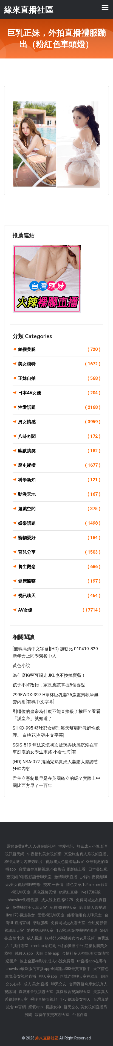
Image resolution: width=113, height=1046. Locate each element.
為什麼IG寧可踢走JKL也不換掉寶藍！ (49, 675)
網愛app (36, 1007)
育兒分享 (59, 552)
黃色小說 (21, 665)
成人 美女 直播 (36, 984)
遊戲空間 (59, 508)
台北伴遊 (79, 1014)
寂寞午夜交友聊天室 (52, 1014)
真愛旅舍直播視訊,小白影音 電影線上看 (52, 869)
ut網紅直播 (68, 892)
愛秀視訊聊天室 (40, 930)
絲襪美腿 (59, 349)
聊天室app (48, 976)
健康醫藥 (59, 581)
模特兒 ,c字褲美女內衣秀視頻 (70, 938)
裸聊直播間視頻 (43, 999)
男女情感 (59, 421)
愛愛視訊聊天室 (51, 915)
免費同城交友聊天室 (68, 923)
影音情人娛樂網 (92, 907)
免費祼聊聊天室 (63, 907)
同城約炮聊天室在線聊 (79, 976)
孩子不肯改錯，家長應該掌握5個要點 (49, 684)
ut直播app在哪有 (91, 961)
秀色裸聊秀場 (44, 892)
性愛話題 (59, 407)
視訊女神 (53, 1007)
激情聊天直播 (65, 877)
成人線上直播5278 (57, 900)
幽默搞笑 (59, 450)
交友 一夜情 (53, 884)
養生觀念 (59, 566)
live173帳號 (91, 892)
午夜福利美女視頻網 (44, 854)
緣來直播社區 (46, 1038)
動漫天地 (59, 494)
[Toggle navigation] (105, 7)
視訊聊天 (59, 595)
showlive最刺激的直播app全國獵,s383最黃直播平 (48, 968)
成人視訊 (34, 938)
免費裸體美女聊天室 (29, 907)
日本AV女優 (59, 392)
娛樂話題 (59, 523)
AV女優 (59, 610)
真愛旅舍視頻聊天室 (36, 991)
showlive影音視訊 (23, 900)
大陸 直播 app (47, 953)
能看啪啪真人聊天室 (84, 915)
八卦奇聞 (59, 436)
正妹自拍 (59, 378)
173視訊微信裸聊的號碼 (76, 930)
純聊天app (24, 953)
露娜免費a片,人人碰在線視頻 (31, 846)
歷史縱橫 (59, 465)
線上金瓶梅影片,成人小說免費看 (47, 961)
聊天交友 (58, 984)
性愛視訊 (66, 846)
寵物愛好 (59, 537)
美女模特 (59, 363)
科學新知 (59, 479)
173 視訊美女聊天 (75, 999)
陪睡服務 (40, 923)
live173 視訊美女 (20, 915)
